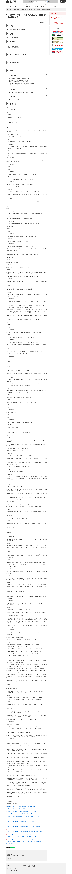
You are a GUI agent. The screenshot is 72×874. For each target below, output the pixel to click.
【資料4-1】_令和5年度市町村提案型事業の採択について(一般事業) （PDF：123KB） (24, 821)
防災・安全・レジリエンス (28, 4)
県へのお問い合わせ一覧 (11, 868)
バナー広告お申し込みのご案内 (12, 870)
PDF (56, 1)
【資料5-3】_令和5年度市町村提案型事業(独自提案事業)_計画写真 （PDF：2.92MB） (24, 834)
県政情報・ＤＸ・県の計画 (39, 6)
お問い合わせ (56, 6)
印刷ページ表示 (44, 22)
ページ (53, 1)
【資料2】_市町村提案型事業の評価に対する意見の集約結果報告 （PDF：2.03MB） (24, 816)
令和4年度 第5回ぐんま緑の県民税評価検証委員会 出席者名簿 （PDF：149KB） (23, 808)
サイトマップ (9, 865)
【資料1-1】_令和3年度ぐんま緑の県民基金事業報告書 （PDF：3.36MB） (22, 811)
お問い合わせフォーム (11, 858)
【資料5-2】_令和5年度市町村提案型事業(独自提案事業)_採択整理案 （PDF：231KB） (25, 831)
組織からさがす (49, 6)
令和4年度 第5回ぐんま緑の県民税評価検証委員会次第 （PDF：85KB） (21, 806)
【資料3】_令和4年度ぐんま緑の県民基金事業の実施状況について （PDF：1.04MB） (24, 818)
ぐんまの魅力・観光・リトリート (15, 4)
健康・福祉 (37, 4)
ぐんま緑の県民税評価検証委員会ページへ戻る (15, 841)
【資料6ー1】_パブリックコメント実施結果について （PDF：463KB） (21, 836)
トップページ (10, 9)
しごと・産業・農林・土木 (27, 6)
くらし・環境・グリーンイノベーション (49, 4)
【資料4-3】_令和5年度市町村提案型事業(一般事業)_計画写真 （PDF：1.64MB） (23, 826)
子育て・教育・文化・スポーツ (15, 6)
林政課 (26, 9)
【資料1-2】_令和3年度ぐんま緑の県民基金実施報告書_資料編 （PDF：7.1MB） (23, 813)
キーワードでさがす (28, 1)
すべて (49, 1)
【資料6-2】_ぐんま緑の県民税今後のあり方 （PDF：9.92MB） (20, 839)
